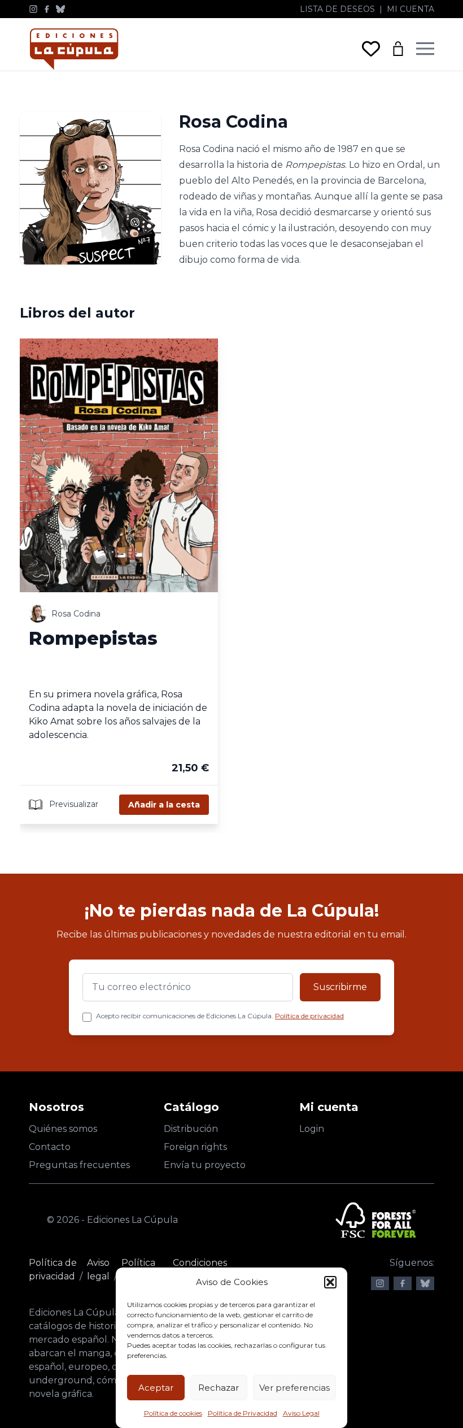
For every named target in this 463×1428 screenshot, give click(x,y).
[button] (330, 1282)
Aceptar (155, 1387)
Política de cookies (173, 1413)
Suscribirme (340, 987)
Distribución (191, 1128)
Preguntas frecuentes (79, 1165)
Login (311, 1128)
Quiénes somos (63, 1128)
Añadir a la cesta (164, 805)
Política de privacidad (309, 1016)
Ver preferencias (294, 1387)
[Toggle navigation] (425, 49)
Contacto (50, 1146)
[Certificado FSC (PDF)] (375, 1220)
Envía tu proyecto (205, 1165)
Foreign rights (195, 1146)
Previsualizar (72, 804)
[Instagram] (33, 9)
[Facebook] (46, 9)
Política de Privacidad (242, 1413)
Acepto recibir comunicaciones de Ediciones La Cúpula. (220, 1016)
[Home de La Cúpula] (74, 49)
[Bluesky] (60, 9)
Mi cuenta (410, 9)
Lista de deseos (337, 9)
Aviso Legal (301, 1413)
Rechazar (218, 1387)
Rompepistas (93, 638)
